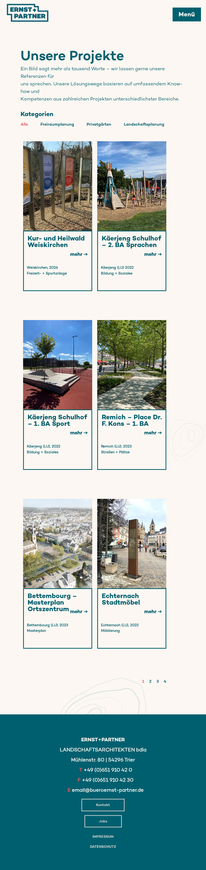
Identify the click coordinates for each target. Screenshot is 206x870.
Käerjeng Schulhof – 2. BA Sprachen (131, 241)
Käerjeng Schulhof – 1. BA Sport (57, 420)
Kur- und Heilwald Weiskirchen (56, 241)
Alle (24, 124)
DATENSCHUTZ (103, 846)
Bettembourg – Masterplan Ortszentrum (52, 602)
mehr (77, 254)
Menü (187, 14)
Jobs (103, 821)
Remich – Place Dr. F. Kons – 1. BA (132, 420)
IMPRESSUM (103, 836)
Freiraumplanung (57, 124)
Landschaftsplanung (144, 124)
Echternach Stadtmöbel (121, 599)
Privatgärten (99, 124)
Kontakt (103, 805)
